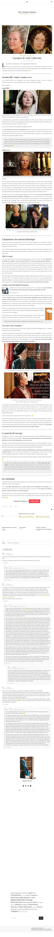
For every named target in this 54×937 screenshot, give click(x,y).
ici (35, 259)
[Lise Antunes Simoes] (27, 13)
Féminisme (15, 898)
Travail (25, 911)
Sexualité (25, 909)
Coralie (15, 568)
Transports (21, 911)
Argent (30, 893)
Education (23, 895)
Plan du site (41, 928)
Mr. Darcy (40, 902)
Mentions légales (34, 928)
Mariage (29, 900)
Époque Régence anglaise (27, 55)
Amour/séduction (16, 893)
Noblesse (11, 506)
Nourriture (33, 904)
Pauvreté (34, 907)
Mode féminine (16, 902)
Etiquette (34, 895)
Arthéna (15, 606)
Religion (20, 909)
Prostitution (14, 909)
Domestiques (16, 895)
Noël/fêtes (14, 907)
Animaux (24, 893)
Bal (34, 893)
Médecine (18, 905)
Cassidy (15, 709)
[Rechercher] (41, 918)
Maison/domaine (18, 900)
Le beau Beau (22, 527)
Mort (35, 902)
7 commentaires (29, 60)
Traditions (15, 911)
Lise (10, 566)
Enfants (28, 895)
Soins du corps (33, 909)
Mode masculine (28, 902)
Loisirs (33, 898)
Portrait (16, 506)
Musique (12, 904)
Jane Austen (5, 506)
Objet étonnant (25, 907)
